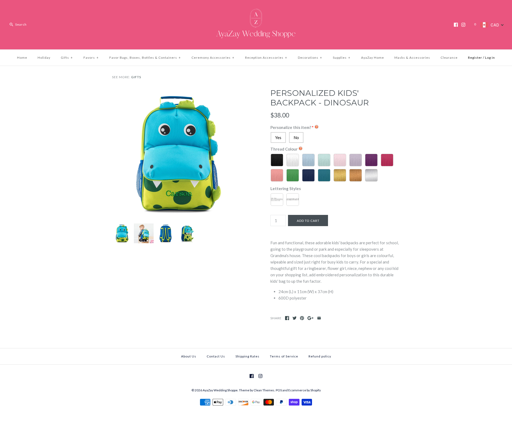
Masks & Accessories (412, 58)
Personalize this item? (290, 127)
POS (279, 390)
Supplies (341, 58)
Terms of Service (284, 356)
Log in (490, 58)
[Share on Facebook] (287, 318)
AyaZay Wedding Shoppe (220, 390)
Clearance (449, 58)
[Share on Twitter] (295, 318)
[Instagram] (463, 25)
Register (475, 58)
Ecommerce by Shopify (304, 390)
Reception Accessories (266, 58)
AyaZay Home (372, 58)
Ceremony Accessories (212, 58)
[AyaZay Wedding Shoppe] (256, 8)
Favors (91, 58)
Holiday (44, 58)
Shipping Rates (247, 356)
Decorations (310, 58)
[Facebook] (456, 25)
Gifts (67, 58)
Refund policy (320, 356)
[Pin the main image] (302, 318)
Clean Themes (264, 390)
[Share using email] (319, 318)
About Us (188, 356)
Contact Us (216, 356)
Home (22, 58)
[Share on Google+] (310, 318)
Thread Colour (284, 149)
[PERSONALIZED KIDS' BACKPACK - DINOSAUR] (177, 91)
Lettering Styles (285, 188)
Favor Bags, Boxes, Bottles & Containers (145, 58)
